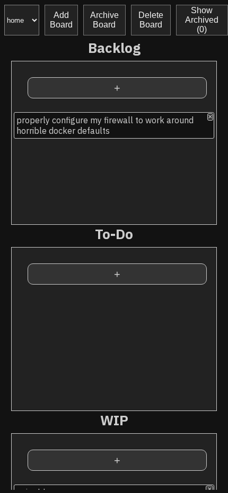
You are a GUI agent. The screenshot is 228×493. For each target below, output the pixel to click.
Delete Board (150, 20)
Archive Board (104, 20)
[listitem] (114, 125)
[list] (114, 167)
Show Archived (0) (201, 20)
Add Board (61, 20)
